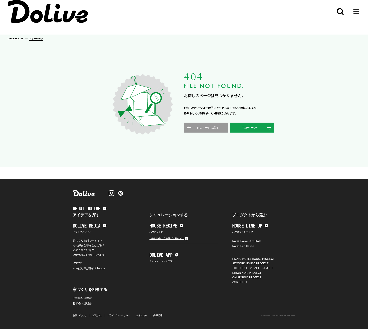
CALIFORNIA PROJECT (246, 277)
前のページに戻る (208, 127)
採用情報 (158, 315)
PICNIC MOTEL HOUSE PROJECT (253, 258)
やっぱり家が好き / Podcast (89, 268)
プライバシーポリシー (118, 315)
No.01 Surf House (243, 245)
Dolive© (77, 262)
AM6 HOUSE (240, 282)
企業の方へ (142, 315)
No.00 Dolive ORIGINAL (246, 240)
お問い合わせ (80, 315)
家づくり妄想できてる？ (87, 240)
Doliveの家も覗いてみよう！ (90, 254)
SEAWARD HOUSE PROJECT (250, 263)
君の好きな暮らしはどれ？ (89, 245)
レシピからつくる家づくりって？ (167, 238)
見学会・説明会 (82, 303)
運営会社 (97, 315)
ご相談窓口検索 (82, 297)
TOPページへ (250, 127)
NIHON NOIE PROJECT (246, 272)
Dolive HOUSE (15, 38)
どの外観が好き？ (83, 249)
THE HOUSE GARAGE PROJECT (252, 268)
